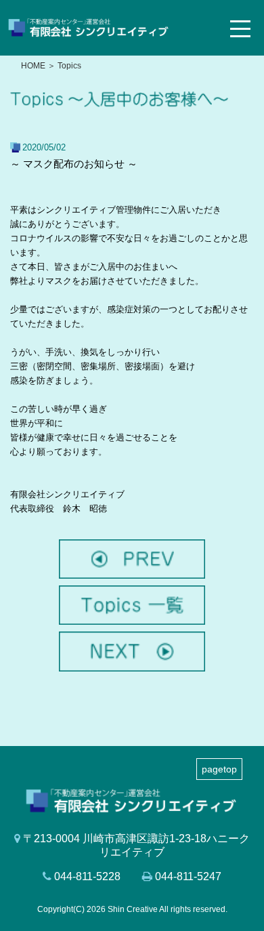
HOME (33, 65)
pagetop (219, 769)
